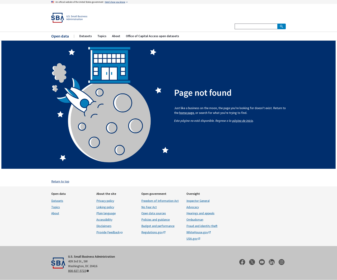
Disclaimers (103, 226)
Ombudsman (194, 220)
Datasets (57, 201)
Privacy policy (105, 201)
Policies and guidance (155, 220)
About (55, 213)
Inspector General (198, 201)
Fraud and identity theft (201, 226)
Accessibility (104, 220)
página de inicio (242, 121)
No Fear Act (149, 207)
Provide (108, 232)
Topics (55, 207)
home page (186, 113)
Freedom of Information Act (160, 201)
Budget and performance (157, 226)
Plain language (106, 213)
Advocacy (192, 207)
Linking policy (105, 207)
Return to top (60, 181)
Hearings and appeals (200, 213)
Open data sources (153, 213)
